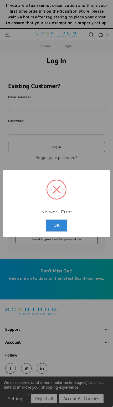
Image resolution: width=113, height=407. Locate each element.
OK (57, 225)
